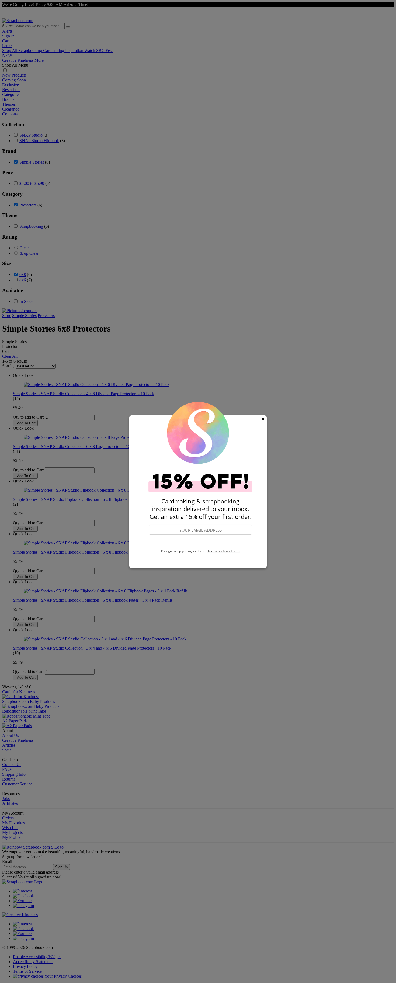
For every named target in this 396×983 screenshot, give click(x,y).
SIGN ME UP (200, 542)
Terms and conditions (223, 551)
